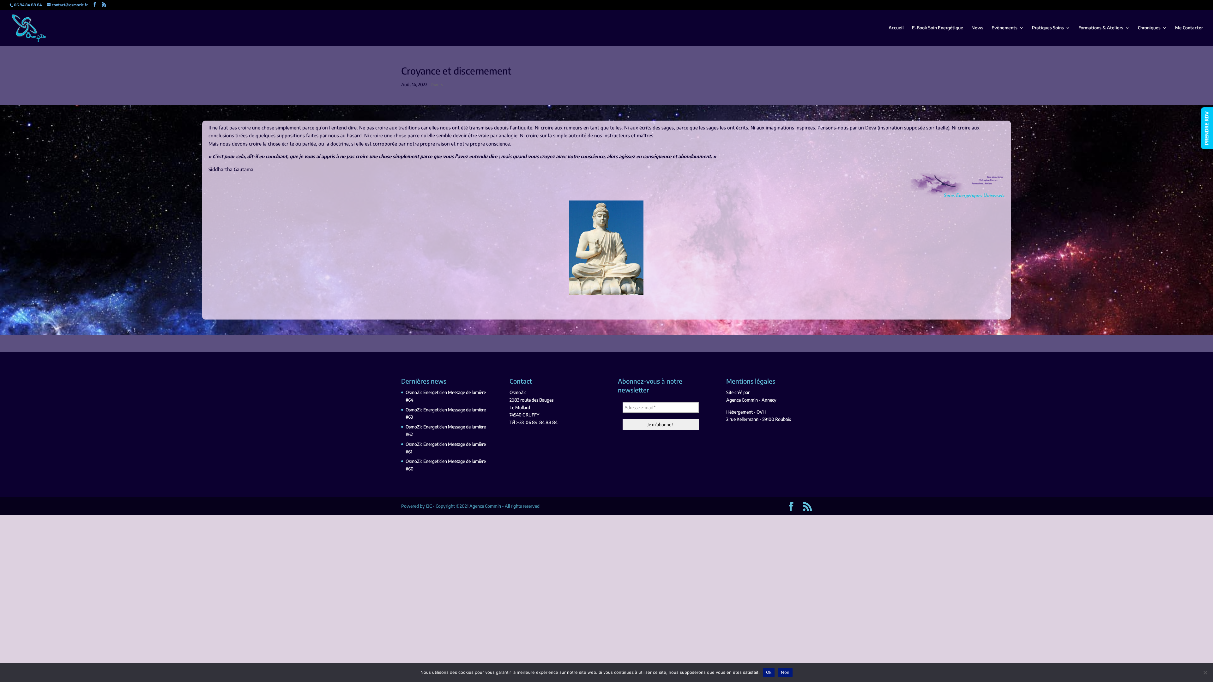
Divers (437, 84)
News (977, 28)
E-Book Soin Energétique (937, 28)
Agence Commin (742, 400)
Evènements (1004, 28)
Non (785, 672)
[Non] (1205, 672)
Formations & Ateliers (1100, 28)
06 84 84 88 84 (542, 422)
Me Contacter (1189, 28)
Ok (769, 672)
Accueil (896, 28)
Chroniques (1149, 28)
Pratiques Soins (1048, 28)
